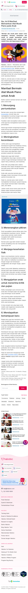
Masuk (24, 2)
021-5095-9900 (7, 491)
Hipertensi (18, 401)
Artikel (10, 9)
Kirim (22, 388)
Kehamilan (4, 401)
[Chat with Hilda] (25, 442)
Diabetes (12, 398)
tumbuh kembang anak (7, 68)
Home (5, 9)
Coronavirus (5, 398)
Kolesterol (11, 401)
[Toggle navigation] (2, 2)
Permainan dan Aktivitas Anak (8, 28)
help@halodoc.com (7, 488)
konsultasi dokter (13, 354)
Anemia (3, 404)
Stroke (23, 398)
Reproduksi (15, 404)
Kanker (9, 404)
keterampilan (4, 114)
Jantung (18, 398)
